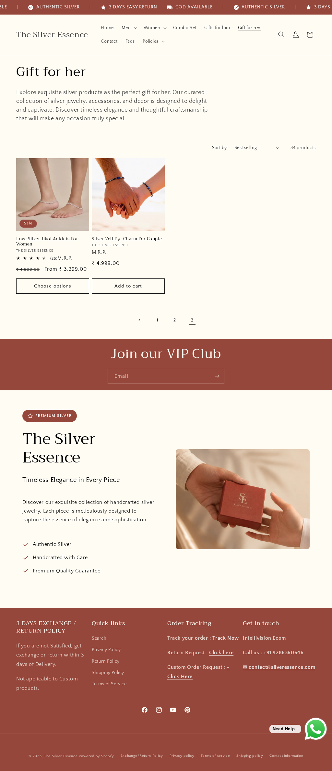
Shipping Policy (108, 672)
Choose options (52, 286)
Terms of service (215, 756)
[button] (129, 28)
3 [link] (192, 320)
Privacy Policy (106, 649)
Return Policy (106, 661)
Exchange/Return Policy (142, 756)
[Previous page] (140, 320)
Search (99, 638)
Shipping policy (249, 756)
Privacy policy (182, 756)
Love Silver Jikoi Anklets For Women (47, 241)
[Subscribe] (217, 376)
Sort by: (220, 147)
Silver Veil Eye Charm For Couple (127, 239)
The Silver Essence (61, 756)
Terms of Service (109, 684)
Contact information (286, 756)
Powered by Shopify (96, 756)
